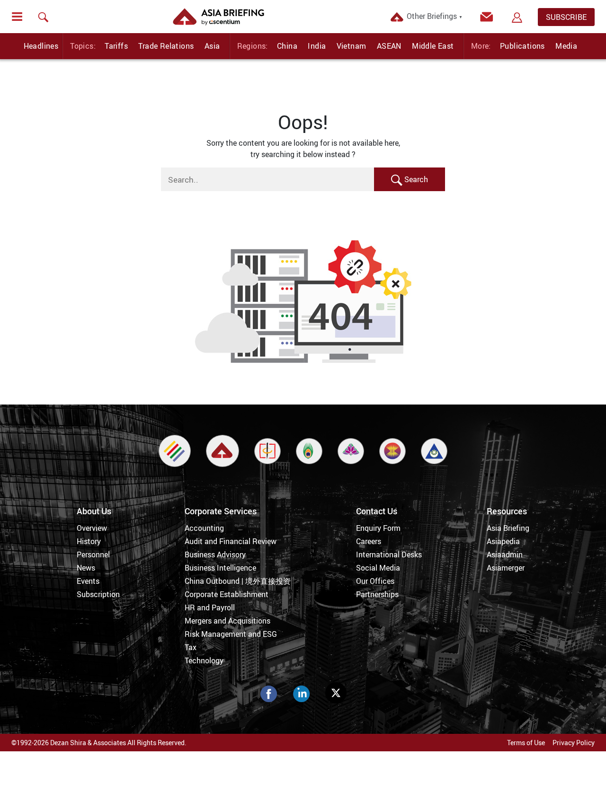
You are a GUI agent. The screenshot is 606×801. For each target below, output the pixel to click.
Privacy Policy (574, 742)
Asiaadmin (505, 554)
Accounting (204, 528)
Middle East (433, 46)
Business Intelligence (220, 568)
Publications (522, 46)
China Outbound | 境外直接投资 (238, 581)
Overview (92, 528)
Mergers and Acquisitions (227, 621)
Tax (190, 647)
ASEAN (389, 46)
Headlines (41, 46)
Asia (212, 46)
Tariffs (116, 46)
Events (88, 581)
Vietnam (351, 46)
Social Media (378, 568)
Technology (204, 660)
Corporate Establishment (226, 594)
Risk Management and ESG (231, 634)
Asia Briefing (508, 528)
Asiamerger (506, 568)
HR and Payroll (210, 607)
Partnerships (377, 594)
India (317, 46)
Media (566, 46)
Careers (368, 541)
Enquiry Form (378, 528)
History (89, 541)
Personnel (93, 554)
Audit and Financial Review (230, 541)
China (287, 46)
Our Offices (375, 581)
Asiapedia (503, 541)
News (86, 568)
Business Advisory (215, 554)
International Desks (389, 554)
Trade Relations (166, 46)
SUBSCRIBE (566, 17)
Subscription (98, 594)
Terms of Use (526, 742)
